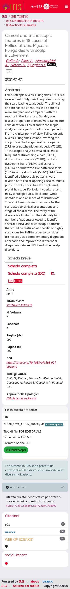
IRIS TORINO (19, 16)
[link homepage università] (44, 6)
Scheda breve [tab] (19, 258)
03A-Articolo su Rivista (21, 25)
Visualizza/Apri (16, 450)
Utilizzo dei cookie (26, 586)
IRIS (4, 16)
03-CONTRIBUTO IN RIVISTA (24, 21)
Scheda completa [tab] (22, 266)
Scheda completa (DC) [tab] (26, 273)
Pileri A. (27, 60)
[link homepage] (13, 6)
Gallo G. (12, 60)
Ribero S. (17, 65)
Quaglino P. (36, 65)
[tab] (53, 273)
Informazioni (17, 487)
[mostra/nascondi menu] (66, 6)
